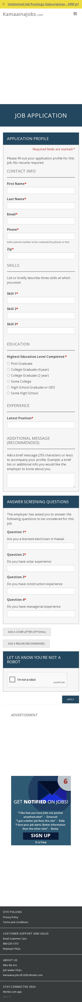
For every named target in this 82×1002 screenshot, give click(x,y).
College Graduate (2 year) (30, 375)
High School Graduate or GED (33, 387)
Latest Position (19, 418)
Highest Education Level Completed (37, 356)
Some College (21, 381)
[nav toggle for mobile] (75, 13)
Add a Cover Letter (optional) (27, 631)
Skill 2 (11, 309)
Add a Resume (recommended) (26, 643)
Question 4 (15, 599)
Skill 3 (11, 324)
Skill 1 (11, 293)
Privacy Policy (10, 917)
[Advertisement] (41, 61)
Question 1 (15, 532)
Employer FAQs (11, 948)
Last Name (15, 199)
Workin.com (36, 975)
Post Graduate (21, 363)
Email (11, 214)
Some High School (24, 393)
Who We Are (10, 965)
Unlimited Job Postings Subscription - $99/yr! (43, 4)
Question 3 (15, 577)
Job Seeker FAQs (12, 970)
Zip (9, 249)
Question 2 (15, 554)
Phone (12, 229)
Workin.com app (12, 991)
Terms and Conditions (15, 922)
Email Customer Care (15, 938)
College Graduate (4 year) (30, 369)
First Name (16, 183)
